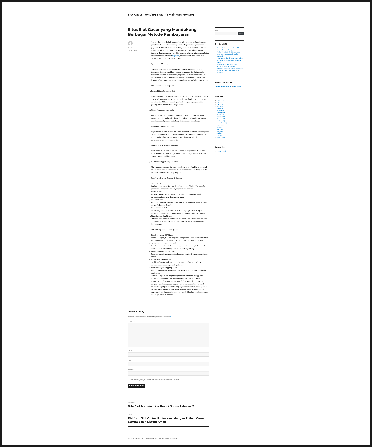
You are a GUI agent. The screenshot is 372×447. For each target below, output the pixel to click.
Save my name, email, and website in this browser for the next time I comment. (154, 380)
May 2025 (220, 131)
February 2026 (221, 113)
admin (130, 47)
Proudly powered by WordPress (168, 438)
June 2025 (220, 129)
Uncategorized (221, 151)
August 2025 (220, 125)
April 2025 (220, 133)
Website (131, 370)
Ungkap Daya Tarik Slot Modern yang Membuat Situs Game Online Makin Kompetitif (228, 54)
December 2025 (221, 117)
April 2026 (220, 109)
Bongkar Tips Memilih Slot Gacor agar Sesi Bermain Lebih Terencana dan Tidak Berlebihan (230, 70)
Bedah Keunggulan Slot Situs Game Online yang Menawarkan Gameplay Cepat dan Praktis (230, 60)
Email (131, 360)
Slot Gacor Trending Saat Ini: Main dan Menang (161, 14)
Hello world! (237, 86)
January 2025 (221, 137)
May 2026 (220, 107)
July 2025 (219, 127)
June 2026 (220, 104)
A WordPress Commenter (223, 86)
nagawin (175, 56)
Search (217, 30)
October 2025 (221, 121)
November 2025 (221, 119)
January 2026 (221, 115)
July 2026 (219, 102)
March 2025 (220, 135)
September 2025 (222, 123)
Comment (132, 321)
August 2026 (220, 100)
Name (130, 351)
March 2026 (220, 111)
